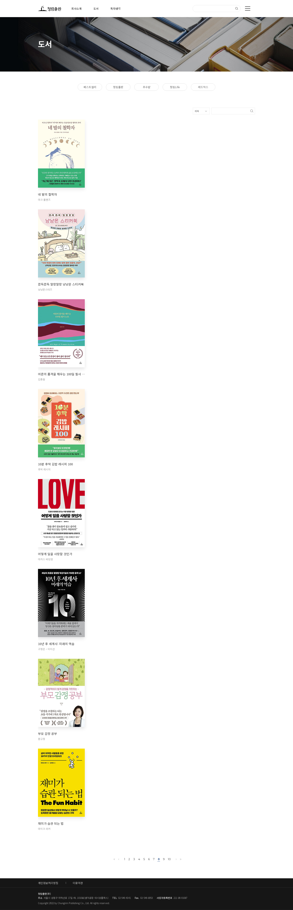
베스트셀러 (90, 87)
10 (169, 859)
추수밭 (146, 87)
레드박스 (203, 87)
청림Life (175, 87)
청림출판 (118, 87)
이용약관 (78, 883)
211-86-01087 (180, 897)
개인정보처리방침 (48, 883)
